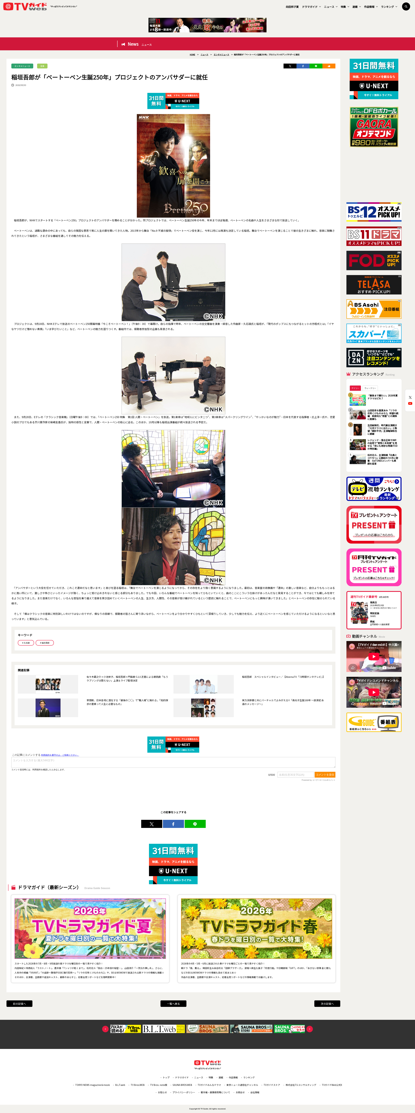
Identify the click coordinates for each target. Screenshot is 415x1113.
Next (309, 1029)
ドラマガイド (310, 7)
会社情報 (254, 1092)
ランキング (387, 7)
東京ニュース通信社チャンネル (242, 1085)
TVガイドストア (272, 1085)
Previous (105, 1029)
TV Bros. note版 (158, 1085)
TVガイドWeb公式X (332, 1085)
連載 (355, 7)
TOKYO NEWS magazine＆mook (92, 1085)
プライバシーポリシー (183, 1092)
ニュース (329, 7)
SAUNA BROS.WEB (182, 1085)
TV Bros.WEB (138, 1085)
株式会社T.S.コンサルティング (301, 1085)
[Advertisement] (374, 174)
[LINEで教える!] (315, 66)
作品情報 (369, 7)
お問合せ (240, 1092)
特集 (343, 7)
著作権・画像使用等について (215, 1092)
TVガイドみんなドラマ (209, 1085)
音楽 (42, 66)
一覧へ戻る (173, 1004)
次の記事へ (327, 1004)
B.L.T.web (120, 1085)
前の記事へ (19, 1004)
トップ (166, 1077)
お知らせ (162, 1092)
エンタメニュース (22, 66)
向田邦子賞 (292, 7)
